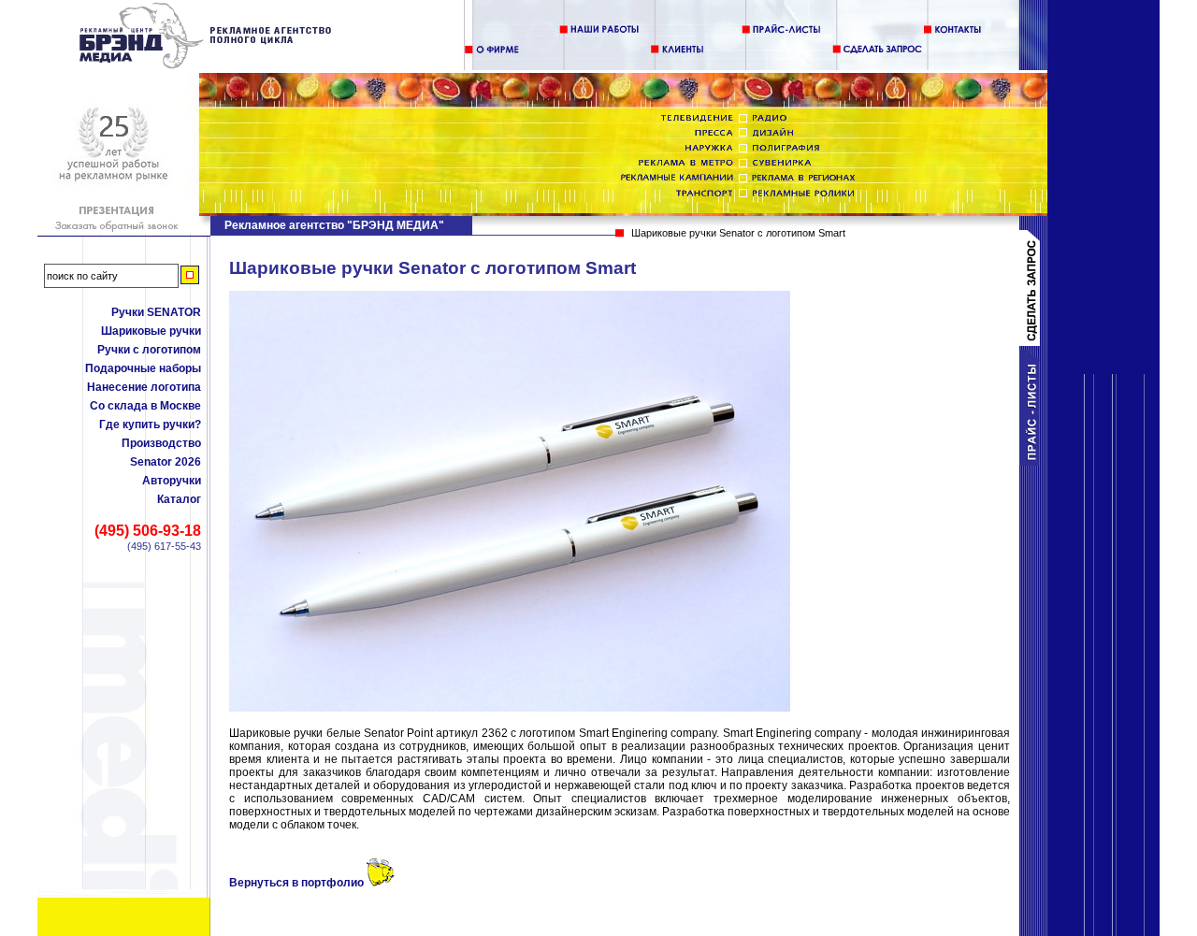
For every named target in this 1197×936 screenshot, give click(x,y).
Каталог (179, 499)
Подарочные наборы (143, 368)
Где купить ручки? (150, 424)
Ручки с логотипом (149, 349)
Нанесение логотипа (144, 387)
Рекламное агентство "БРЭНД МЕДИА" (334, 225)
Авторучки (171, 480)
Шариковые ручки (151, 331)
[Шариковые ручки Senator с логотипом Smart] (206, 65)
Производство (161, 443)
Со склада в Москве (145, 405)
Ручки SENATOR (156, 312)
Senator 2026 (165, 462)
